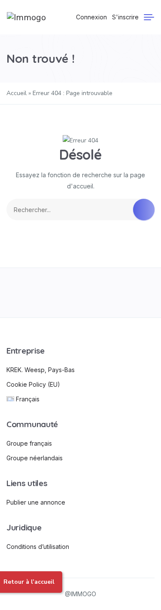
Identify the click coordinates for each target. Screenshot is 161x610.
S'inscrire (125, 17)
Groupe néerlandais (34, 458)
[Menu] (149, 17)
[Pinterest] (110, 292)
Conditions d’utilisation (37, 546)
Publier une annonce (35, 502)
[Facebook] (20, 292)
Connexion (91, 17)
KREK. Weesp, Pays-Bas (40, 369)
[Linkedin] (140, 292)
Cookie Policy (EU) (33, 384)
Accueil (16, 93)
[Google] (80, 292)
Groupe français (29, 443)
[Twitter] (50, 292)
